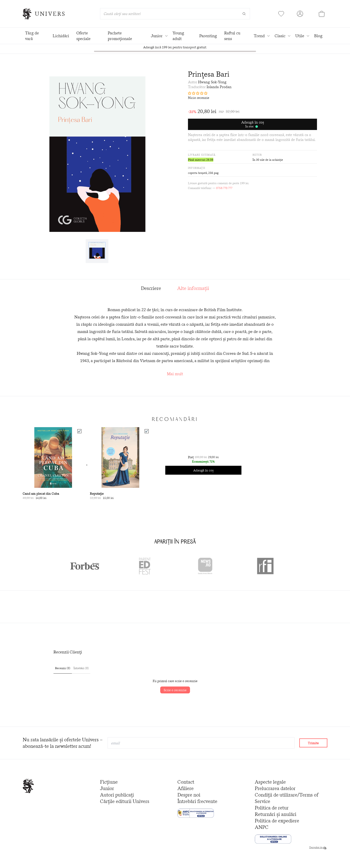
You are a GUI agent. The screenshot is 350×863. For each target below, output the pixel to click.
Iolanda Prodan (219, 87)
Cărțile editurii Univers (124, 801)
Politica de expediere (277, 820)
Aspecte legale (270, 781)
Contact (185, 781)
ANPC (262, 827)
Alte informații (193, 288)
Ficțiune (109, 781)
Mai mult (175, 374)
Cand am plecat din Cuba (41, 493)
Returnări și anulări (275, 814)
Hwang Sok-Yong (212, 82)
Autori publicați (117, 794)
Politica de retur (272, 807)
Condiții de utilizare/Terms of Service (286, 798)
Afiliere (185, 788)
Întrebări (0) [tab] (81, 668)
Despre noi (188, 794)
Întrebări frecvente (197, 801)
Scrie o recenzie (175, 690)
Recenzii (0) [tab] (62, 668)
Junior (107, 788)
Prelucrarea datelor (275, 788)
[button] (252, 93)
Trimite (313, 742)
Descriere (151, 288)
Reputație (97, 493)
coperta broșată (197, 173)
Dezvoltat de (316, 847)
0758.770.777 (224, 188)
